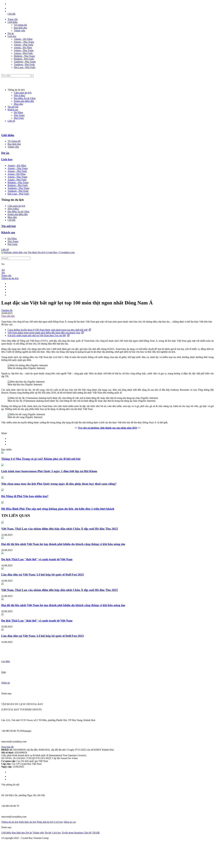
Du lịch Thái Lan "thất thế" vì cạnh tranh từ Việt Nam (36, 559)
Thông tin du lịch (9, 278)
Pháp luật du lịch (45, 822)
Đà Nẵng (18, 112)
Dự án (11, 33)
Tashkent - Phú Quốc (24, 64)
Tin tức (48, 832)
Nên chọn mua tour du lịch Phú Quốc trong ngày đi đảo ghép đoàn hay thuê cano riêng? (58, 483)
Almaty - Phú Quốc (23, 44)
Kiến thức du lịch (27, 822)
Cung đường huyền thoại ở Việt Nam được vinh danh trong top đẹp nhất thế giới (48, 329)
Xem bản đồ (7, 747)
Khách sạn (13, 109)
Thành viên (19, 30)
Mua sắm (18, 104)
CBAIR (11, 14)
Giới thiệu (12, 22)
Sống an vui (70, 822)
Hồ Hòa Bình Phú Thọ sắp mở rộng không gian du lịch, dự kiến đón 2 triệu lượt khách (57, 508)
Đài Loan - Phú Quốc (24, 67)
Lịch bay (12, 36)
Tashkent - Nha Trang (25, 61)
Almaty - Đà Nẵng (23, 39)
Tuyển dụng (68, 832)
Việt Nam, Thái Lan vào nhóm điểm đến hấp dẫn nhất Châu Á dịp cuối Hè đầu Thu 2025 (59, 528)
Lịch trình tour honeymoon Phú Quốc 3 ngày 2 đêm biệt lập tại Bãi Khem (49, 471)
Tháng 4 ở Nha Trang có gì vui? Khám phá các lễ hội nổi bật (40, 458)
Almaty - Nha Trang (24, 42)
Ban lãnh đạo (20, 27)
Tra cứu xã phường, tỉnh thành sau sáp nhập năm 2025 (107, 427)
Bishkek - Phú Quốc (24, 58)
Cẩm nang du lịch (22, 92)
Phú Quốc (19, 118)
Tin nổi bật (13, 106)
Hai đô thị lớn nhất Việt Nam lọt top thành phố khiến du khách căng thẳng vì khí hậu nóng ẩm (63, 544)
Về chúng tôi (20, 25)
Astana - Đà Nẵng (23, 47)
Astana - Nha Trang (24, 50)
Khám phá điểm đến (24, 101)
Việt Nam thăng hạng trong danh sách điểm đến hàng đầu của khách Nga (44, 332)
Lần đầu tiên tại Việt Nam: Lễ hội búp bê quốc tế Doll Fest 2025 (42, 574)
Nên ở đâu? (19, 95)
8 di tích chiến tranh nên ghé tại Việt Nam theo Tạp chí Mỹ (37, 335)
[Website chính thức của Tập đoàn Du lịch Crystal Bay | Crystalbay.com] (38, 252)
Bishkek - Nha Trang (24, 56)
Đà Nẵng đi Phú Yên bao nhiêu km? (24, 496)
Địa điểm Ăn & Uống (25, 98)
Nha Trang (19, 115)
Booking (78, 832)
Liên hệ (11, 121)
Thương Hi (6, 310)
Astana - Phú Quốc (23, 53)
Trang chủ (13, 19)
